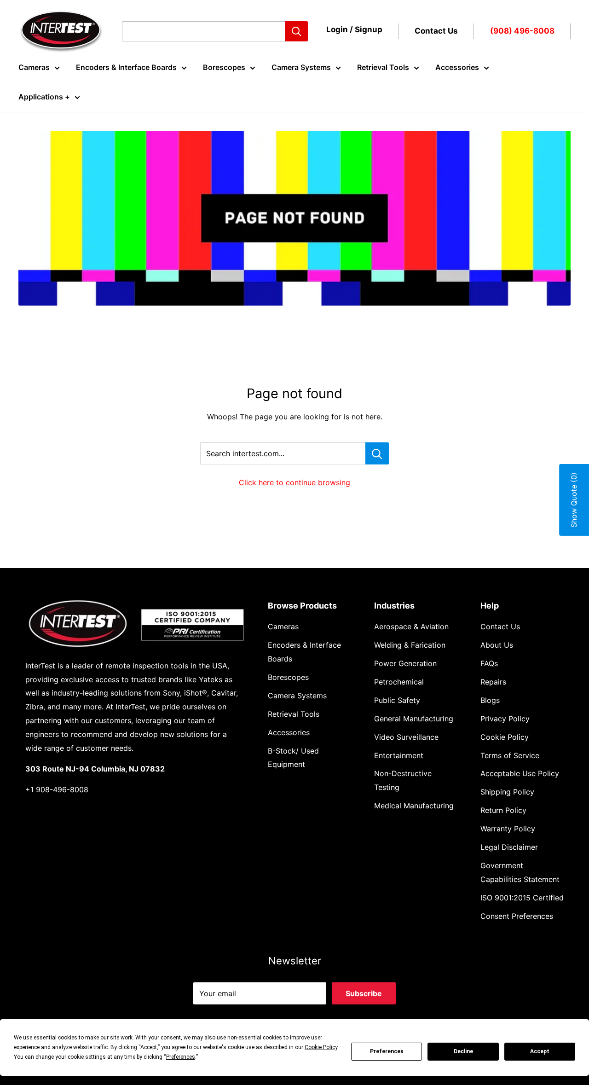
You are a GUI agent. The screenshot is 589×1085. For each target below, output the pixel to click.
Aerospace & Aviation (411, 626)
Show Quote (573, 500)
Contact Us (436, 30)
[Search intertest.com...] (377, 453)
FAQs (489, 663)
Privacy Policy (505, 718)
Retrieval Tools (383, 67)
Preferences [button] (180, 1057)
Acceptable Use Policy (519, 773)
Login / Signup (354, 29)
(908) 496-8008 (522, 30)
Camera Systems (301, 67)
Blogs (490, 700)
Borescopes (224, 67)
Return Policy (503, 810)
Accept (539, 1051)
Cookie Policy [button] (321, 1047)
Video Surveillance (406, 737)
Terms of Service (509, 755)
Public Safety (397, 700)
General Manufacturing (413, 718)
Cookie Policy (504, 737)
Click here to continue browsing (294, 482)
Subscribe (364, 993)
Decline (463, 1051)
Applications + (44, 96)
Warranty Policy (507, 828)
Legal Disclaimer (509, 847)
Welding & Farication (409, 645)
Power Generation (405, 663)
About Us (496, 645)
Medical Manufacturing (414, 805)
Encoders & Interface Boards (126, 67)
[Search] (296, 31)
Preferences (387, 1051)
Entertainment (398, 755)
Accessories (457, 67)
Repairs (493, 681)
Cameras (34, 67)
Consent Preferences (516, 916)
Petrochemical (399, 681)
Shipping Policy (507, 791)
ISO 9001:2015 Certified (522, 897)
